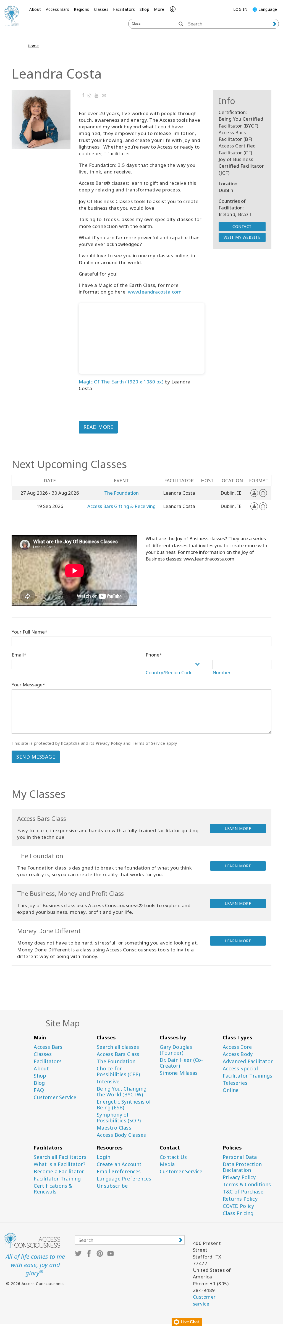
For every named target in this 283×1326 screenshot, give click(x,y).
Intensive (108, 1081)
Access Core (237, 1047)
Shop (144, 9)
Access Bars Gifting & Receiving (121, 506)
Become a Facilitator (59, 1171)
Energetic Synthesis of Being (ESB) (124, 1104)
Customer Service (55, 1097)
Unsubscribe (112, 1186)
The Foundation (121, 493)
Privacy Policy (239, 1177)
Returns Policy (240, 1199)
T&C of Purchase (243, 1192)
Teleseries (235, 1083)
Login (103, 1157)
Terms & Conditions (247, 1184)
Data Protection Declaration (242, 1167)
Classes (101, 9)
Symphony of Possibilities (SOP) (119, 1117)
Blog (39, 1083)
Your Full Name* (29, 632)
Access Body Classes (121, 1135)
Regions (81, 9)
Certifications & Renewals (53, 1189)
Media (167, 1164)
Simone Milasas (179, 1073)
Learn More (238, 828)
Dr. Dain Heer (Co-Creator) (181, 1063)
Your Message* (28, 684)
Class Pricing (238, 1213)
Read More (98, 427)
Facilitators (124, 9)
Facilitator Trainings (247, 1076)
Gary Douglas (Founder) (176, 1050)
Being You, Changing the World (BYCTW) (121, 1091)
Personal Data (240, 1157)
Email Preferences (119, 1171)
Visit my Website (242, 237)
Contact (242, 226)
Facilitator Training (57, 1179)
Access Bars (57, 9)
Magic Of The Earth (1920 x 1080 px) (121, 381)
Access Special (240, 1068)
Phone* (154, 655)
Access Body (238, 1054)
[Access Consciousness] (11, 16)
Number (222, 672)
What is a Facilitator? (59, 1164)
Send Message (35, 756)
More (159, 9)
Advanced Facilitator (248, 1061)
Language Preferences (124, 1179)
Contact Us (173, 1157)
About (35, 9)
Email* (19, 655)
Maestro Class (114, 1128)
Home (33, 45)
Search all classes (118, 1047)
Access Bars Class (118, 1054)
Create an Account (119, 1164)
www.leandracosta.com (155, 292)
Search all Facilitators (60, 1157)
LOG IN (240, 9)
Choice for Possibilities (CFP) (118, 1071)
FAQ (39, 1090)
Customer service (204, 1300)
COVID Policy (238, 1206)
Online (231, 1090)
